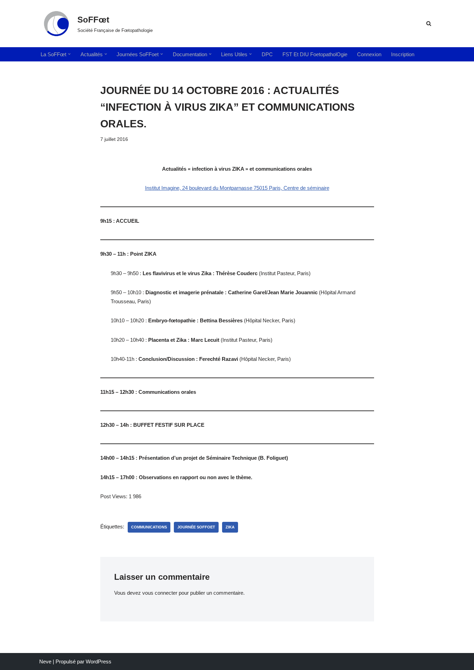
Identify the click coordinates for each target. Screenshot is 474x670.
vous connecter (159, 593)
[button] (69, 54)
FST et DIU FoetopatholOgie (314, 54)
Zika (230, 527)
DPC (267, 54)
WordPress (98, 661)
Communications (149, 527)
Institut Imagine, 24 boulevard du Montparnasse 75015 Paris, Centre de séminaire (237, 188)
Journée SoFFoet (196, 527)
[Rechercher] (428, 23)
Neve (45, 661)
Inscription (402, 54)
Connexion (369, 54)
